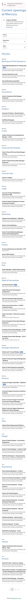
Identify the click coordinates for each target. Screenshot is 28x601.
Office (4, 46)
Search (4, 34)
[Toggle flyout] (25, 41)
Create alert (9, 27)
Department (6, 40)
